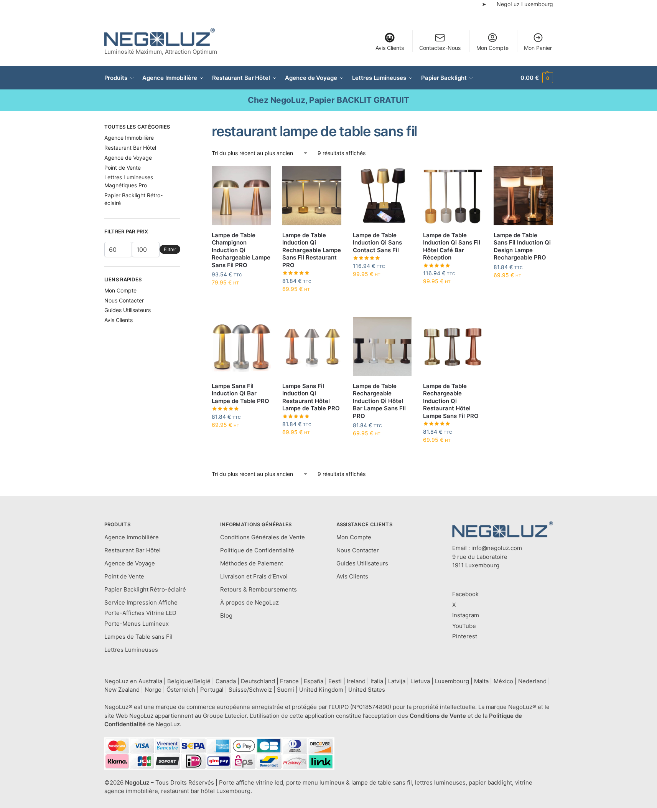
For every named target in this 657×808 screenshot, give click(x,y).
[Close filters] (182, 128)
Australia (150, 681)
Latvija (396, 681)
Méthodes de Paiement (251, 563)
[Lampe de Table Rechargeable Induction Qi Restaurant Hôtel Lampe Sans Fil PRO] (452, 346)
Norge (153, 689)
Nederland (532, 681)
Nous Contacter (124, 300)
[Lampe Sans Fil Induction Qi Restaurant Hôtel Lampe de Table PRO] (311, 346)
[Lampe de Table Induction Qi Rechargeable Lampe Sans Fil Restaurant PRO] (311, 195)
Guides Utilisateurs (127, 310)
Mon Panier (538, 48)
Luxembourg (452, 681)
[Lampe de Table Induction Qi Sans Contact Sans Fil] (382, 195)
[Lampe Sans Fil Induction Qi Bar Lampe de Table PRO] (241, 346)
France (289, 681)
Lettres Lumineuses (131, 649)
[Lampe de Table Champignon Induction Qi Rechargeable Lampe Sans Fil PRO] (241, 195)
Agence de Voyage (128, 157)
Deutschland (258, 681)
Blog (226, 615)
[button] (536, 77)
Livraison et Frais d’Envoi (254, 576)
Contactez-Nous (440, 48)
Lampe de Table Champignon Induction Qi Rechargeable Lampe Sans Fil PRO (241, 250)
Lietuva (420, 681)
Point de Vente (122, 167)
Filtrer (170, 249)
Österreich (180, 689)
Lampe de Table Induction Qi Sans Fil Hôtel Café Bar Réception (451, 246)
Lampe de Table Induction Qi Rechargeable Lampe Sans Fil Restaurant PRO (311, 250)
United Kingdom (321, 689)
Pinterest (464, 636)
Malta (481, 681)
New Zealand (122, 689)
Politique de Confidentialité (257, 550)
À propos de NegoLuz (249, 602)
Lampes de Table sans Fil (138, 636)
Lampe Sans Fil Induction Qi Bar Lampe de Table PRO (240, 393)
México (503, 681)
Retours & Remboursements (258, 589)
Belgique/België (189, 681)
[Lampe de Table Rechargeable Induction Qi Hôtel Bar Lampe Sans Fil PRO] (382, 346)
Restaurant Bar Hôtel (130, 147)
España (313, 681)
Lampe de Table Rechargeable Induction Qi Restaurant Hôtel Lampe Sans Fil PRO (451, 401)
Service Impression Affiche (141, 602)
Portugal (212, 689)
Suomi (285, 689)
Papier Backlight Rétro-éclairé (145, 589)
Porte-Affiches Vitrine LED (140, 612)
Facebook (465, 594)
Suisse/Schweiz (250, 689)
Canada (226, 681)
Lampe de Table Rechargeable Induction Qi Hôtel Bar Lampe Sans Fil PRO (379, 401)
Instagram (465, 615)
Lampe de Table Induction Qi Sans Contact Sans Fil (377, 242)
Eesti (335, 681)
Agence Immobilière (129, 137)
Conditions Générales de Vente (262, 537)
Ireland (356, 681)
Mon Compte (492, 48)
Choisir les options (241, 298)
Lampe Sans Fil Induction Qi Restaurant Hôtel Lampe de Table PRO (311, 397)
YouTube (464, 626)
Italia (376, 681)
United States (366, 689)
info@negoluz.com (496, 548)
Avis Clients (389, 48)
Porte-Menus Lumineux (136, 623)
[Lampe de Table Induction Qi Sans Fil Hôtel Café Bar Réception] (452, 195)
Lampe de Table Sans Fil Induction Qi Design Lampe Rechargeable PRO (522, 246)
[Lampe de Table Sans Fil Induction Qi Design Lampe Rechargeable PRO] (523, 195)
